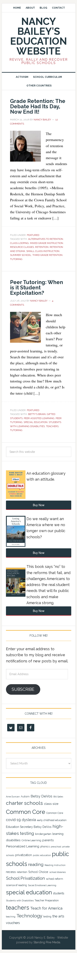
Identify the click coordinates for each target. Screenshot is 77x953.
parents (48, 840)
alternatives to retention (45, 239)
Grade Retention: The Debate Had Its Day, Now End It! (37, 106)
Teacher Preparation (47, 900)
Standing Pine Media (46, 942)
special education (35, 422)
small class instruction (42, 251)
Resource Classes (22, 247)
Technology (29, 915)
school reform (54, 878)
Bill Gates (58, 796)
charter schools (24, 803)
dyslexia (29, 820)
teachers (52, 426)
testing (47, 916)
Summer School (20, 255)
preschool (56, 846)
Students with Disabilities (20, 900)
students (58, 893)
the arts (58, 916)
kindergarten (43, 833)
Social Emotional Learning (42, 885)
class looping (19, 243)
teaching (10, 916)
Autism (25, 796)
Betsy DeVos (41, 796)
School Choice (38, 872)
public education (42, 855)
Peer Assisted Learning (39, 418)
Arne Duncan (13, 796)
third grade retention (47, 255)
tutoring (16, 259)
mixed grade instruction (46, 243)
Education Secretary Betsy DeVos (29, 826)
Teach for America (46, 908)
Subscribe (23, 689)
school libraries (57, 872)
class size (51, 804)
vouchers (13, 923)
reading (36, 864)
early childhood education (52, 820)
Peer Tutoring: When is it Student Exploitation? (36, 287)
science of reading (16, 885)
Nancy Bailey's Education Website (38, 36)
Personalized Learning (22, 846)
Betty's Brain (37, 414)
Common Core (25, 812)
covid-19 (13, 820)
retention (41, 247)
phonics (45, 846)
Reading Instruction (55, 865)
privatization (23, 855)
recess (11, 872)
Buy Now (38, 505)
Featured (33, 235)
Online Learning (31, 840)
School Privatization (25, 878)
